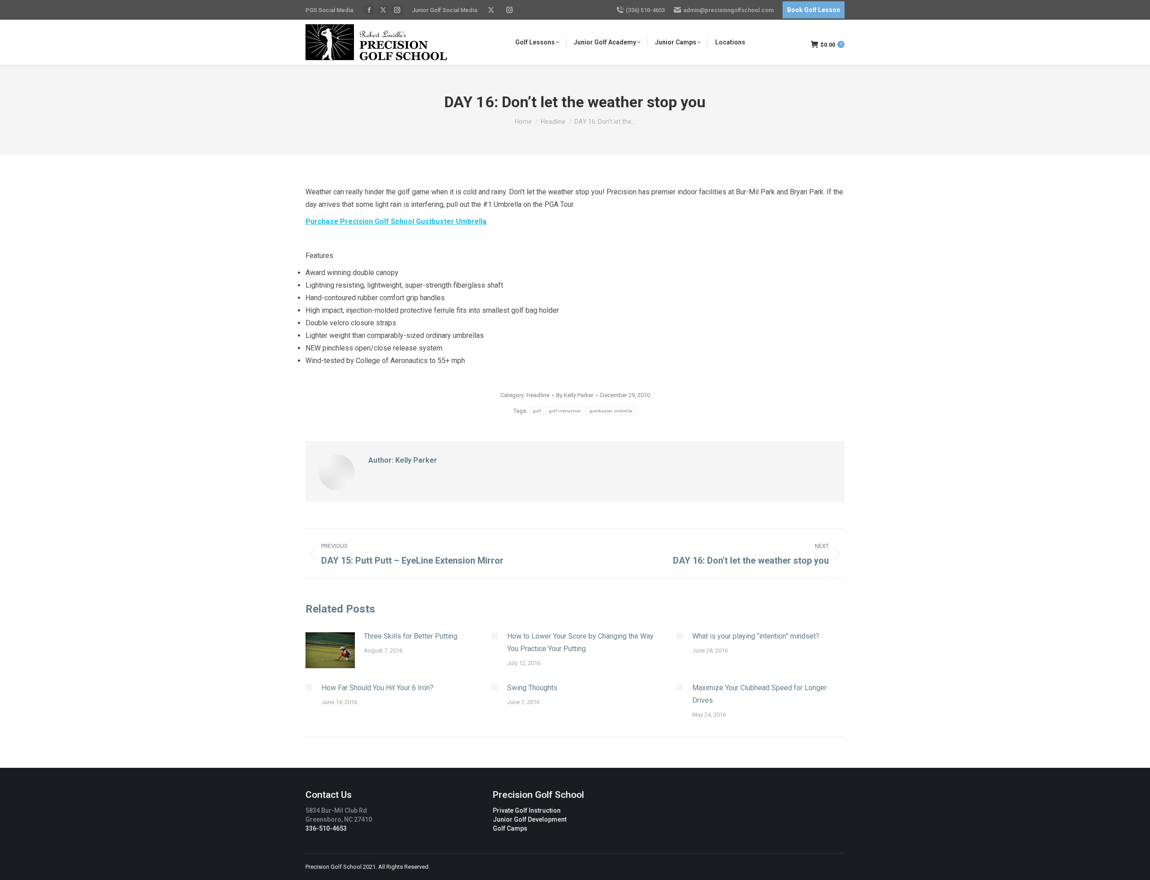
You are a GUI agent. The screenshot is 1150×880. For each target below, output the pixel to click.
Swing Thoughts (532, 687)
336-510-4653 (326, 828)
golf (537, 410)
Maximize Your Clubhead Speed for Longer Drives (759, 694)
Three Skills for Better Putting (410, 636)
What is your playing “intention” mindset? (755, 636)
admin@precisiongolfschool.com (728, 10)
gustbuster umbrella (611, 410)
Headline (537, 395)
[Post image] (330, 650)
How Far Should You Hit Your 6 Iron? (377, 687)
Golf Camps (510, 828)
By (574, 395)
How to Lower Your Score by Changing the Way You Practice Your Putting (580, 642)
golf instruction (565, 410)
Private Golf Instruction (527, 810)
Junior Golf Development (529, 819)
